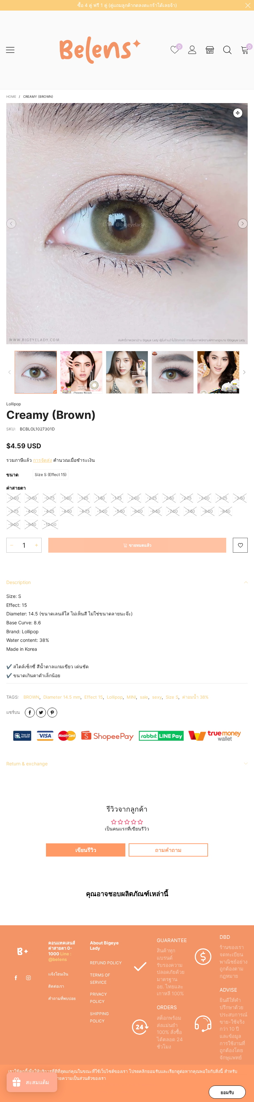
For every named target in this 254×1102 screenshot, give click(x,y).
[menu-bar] (14, 50)
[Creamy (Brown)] (127, 223)
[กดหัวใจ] (240, 545)
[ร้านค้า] (210, 50)
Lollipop (13, 403)
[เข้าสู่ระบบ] (192, 50)
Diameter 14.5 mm (61, 697)
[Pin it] (52, 712)
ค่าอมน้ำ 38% (195, 697)
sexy (157, 697)
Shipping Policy (99, 1017)
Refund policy (106, 962)
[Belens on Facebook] (16, 978)
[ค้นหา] (227, 50)
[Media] (238, 113)
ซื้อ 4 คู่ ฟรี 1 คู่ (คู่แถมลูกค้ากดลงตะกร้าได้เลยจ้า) (127, 5)
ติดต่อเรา (56, 986)
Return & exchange (27, 763)
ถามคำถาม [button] (168, 850)
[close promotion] (248, 5)
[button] (11, 224)
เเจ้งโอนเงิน (58, 974)
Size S (172, 697)
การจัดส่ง (42, 460)
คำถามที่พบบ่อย (62, 998)
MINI (131, 697)
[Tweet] (41, 712)
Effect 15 (93, 697)
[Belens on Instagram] (28, 978)
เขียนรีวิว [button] (85, 850)
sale (144, 697)
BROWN (31, 697)
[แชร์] (30, 712)
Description (18, 582)
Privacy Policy (98, 998)
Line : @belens (59, 956)
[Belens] (97, 50)
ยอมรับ (227, 1092)
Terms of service (100, 979)
